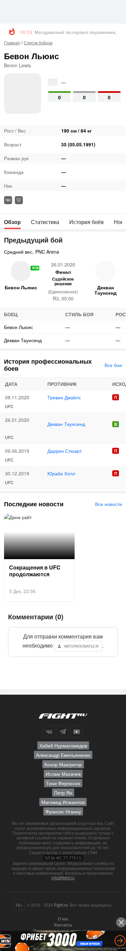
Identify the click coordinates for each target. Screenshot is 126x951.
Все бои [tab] (113, 365)
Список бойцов (38, 42)
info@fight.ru (63, 877)
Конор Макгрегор (63, 764)
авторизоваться (81, 646)
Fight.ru (61, 905)
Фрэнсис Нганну (63, 811)
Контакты (63, 924)
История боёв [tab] (86, 222)
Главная (12, 42)
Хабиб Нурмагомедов (63, 745)
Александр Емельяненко (63, 755)
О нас (63, 918)
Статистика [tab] (45, 222)
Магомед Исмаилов (63, 802)
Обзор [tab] (12, 222)
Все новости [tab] (108, 504)
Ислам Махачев (63, 773)
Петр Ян (63, 792)
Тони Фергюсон (63, 783)
